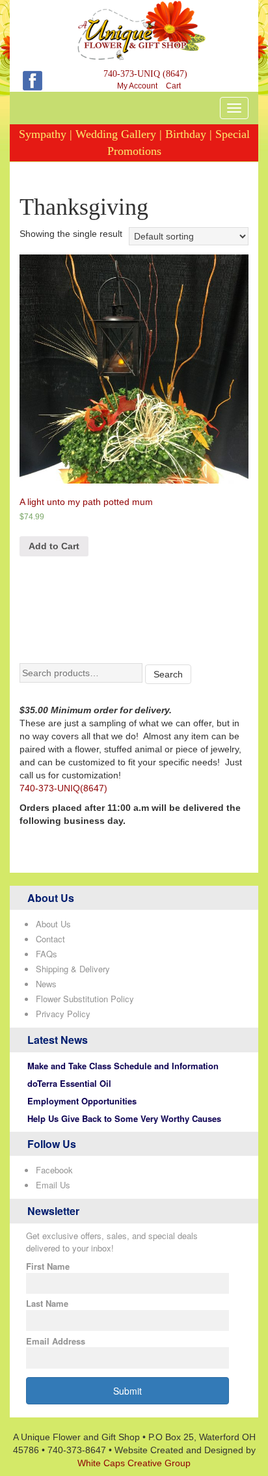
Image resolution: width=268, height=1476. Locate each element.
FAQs (46, 954)
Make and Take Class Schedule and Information (123, 1065)
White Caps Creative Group (134, 1463)
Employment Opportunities (82, 1101)
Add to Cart (54, 546)
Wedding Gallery (115, 134)
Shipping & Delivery (73, 969)
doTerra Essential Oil (69, 1083)
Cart (173, 85)
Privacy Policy (63, 1013)
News (46, 983)
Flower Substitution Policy (85, 998)
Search (168, 674)
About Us (53, 924)
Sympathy (42, 134)
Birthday (185, 134)
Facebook (54, 1170)
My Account (137, 85)
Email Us (53, 1185)
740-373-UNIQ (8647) (145, 74)
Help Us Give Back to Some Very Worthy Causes (124, 1118)
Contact (50, 939)
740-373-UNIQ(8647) (63, 788)
